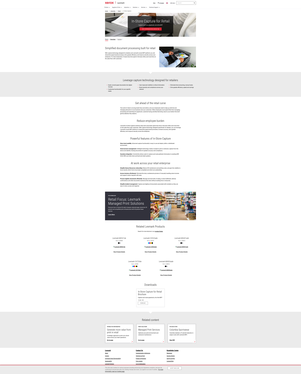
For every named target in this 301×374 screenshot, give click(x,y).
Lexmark (108, 350)
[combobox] (186, 3)
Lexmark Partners (109, 364)
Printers (106, 7)
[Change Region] (167, 3)
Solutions (135, 7)
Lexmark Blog (170, 361)
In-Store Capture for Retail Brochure (150, 293)
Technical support (140, 356)
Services (143, 7)
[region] (150, 369)
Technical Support (153, 7)
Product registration (141, 358)
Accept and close (174, 368)
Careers (107, 356)
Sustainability (108, 361)
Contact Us (139, 350)
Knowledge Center (173, 350)
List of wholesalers (140, 364)
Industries (126, 7)
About (106, 353)
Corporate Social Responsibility (113, 358)
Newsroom (169, 353)
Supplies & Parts (116, 7)
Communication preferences (143, 353)
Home (114, 2)
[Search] (194, 3)
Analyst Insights (171, 358)
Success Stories (171, 356)
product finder (159, 231)
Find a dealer (139, 361)
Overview (112, 39)
